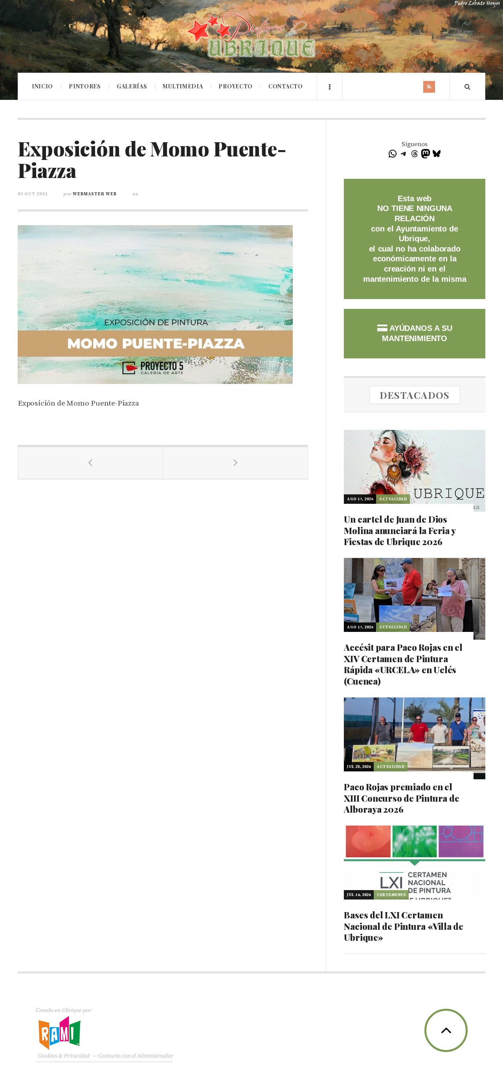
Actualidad (393, 499)
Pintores (85, 86)
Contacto (285, 86)
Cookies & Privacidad (63, 1055)
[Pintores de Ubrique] (251, 35)
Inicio (42, 86)
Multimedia (183, 86)
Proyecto (235, 86)
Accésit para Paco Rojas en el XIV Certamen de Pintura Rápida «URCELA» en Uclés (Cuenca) (403, 664)
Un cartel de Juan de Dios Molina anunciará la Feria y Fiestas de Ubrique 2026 (399, 530)
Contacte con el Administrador (135, 1055)
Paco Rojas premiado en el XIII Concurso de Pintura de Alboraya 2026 (401, 798)
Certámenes (391, 894)
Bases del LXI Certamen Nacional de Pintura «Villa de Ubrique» (403, 926)
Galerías (132, 86)
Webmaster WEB (95, 194)
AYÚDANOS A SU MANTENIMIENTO (417, 333)
